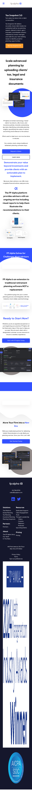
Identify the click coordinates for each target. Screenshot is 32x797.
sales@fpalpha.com (16, 492)
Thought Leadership (22, 517)
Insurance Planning (9, 517)
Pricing (18, 535)
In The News (6, 539)
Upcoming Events (21, 528)
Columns (21, 521)
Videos (20, 519)
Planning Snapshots (9, 519)
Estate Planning (8, 513)
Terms (16, 556)
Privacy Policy (16, 554)
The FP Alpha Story (9, 534)
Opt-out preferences (16, 559)
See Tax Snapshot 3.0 (14, 46)
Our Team (6, 536)
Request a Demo (16, 151)
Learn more (16, 157)
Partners (5, 527)
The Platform (7, 510)
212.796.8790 (16, 490)
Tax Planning (7, 515)
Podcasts (21, 525)
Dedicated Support (22, 510)
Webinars (21, 523)
